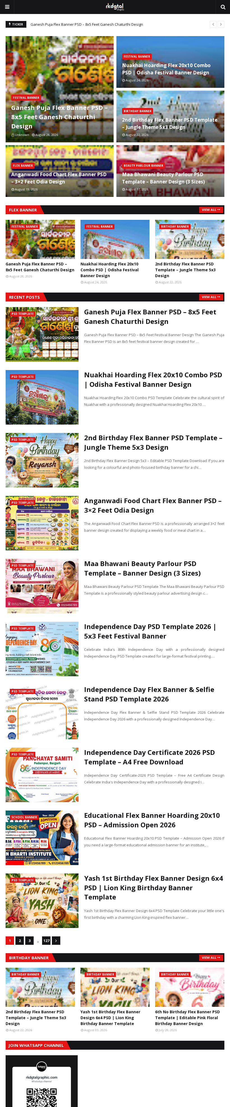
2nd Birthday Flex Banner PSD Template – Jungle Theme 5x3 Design (169, 123)
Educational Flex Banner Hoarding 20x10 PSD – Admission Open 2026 (152, 820)
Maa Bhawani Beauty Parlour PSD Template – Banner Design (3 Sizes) (163, 178)
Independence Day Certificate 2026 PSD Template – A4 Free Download (149, 757)
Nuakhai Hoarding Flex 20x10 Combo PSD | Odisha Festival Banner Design (166, 69)
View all (209, 210)
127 (46, 940)
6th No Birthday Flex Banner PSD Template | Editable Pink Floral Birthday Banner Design (187, 1017)
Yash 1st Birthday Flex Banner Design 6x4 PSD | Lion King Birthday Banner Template (153, 887)
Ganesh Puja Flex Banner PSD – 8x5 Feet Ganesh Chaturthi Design (87, 24)
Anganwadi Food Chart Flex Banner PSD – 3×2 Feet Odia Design (59, 178)
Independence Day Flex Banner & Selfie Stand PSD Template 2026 (149, 694)
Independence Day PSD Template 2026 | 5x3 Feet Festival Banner (150, 631)
